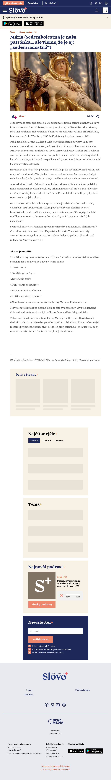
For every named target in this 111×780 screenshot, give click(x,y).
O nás (28, 690)
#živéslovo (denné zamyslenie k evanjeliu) (51, 649)
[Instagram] (96, 3)
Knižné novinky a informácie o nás (47, 652)
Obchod (29, 694)
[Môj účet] (97, 10)
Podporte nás (82, 690)
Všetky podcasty (42, 604)
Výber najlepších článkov (43, 646)
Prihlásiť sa (40, 639)
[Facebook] (91, 3)
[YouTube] (100, 3)
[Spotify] (106, 3)
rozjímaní (29, 257)
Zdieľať (90, 116)
